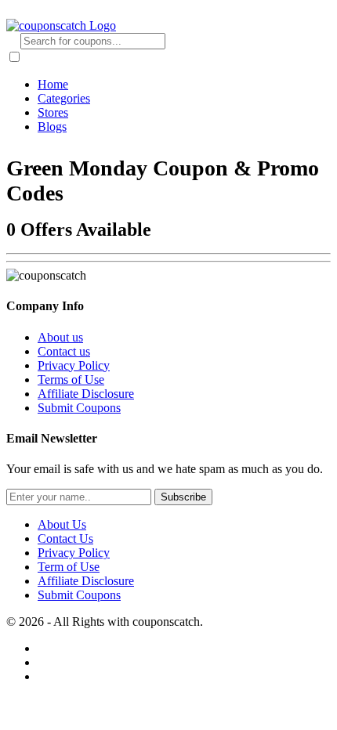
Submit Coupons (79, 407)
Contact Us (65, 538)
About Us (62, 524)
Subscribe (183, 497)
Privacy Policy (74, 365)
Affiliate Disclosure (86, 393)
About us (60, 337)
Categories (64, 98)
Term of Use (69, 566)
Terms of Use (71, 379)
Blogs (52, 126)
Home (53, 84)
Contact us (64, 351)
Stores (53, 112)
